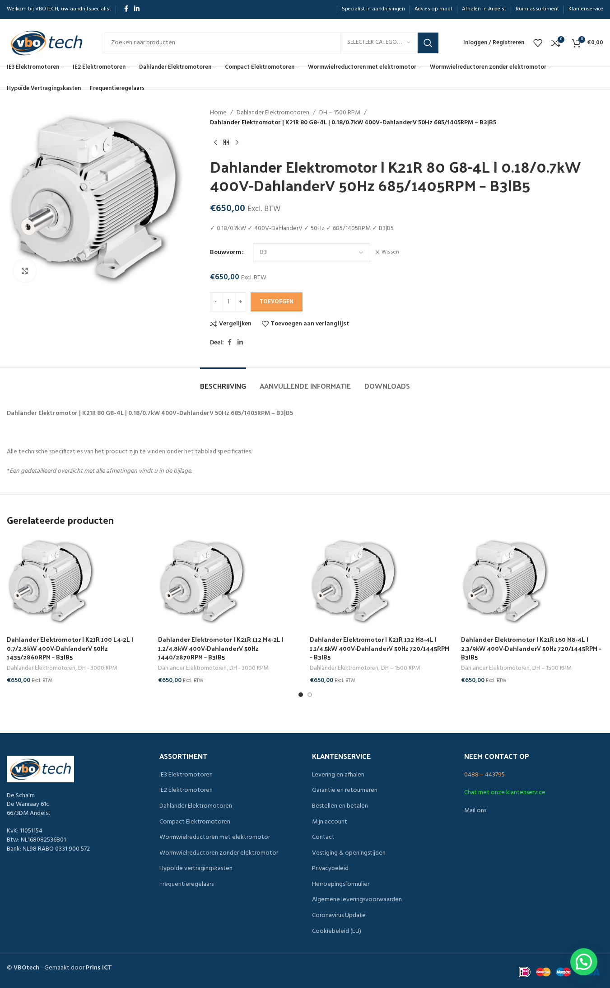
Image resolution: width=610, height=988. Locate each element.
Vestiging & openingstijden (349, 853)
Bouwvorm (225, 253)
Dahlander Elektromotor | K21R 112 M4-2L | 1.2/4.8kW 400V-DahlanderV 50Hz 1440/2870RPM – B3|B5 (221, 648)
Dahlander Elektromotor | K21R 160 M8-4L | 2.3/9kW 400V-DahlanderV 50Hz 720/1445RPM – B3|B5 (531, 648)
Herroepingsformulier (340, 884)
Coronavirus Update (339, 915)
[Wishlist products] (538, 43)
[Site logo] (46, 43)
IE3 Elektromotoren (186, 775)
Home (218, 113)
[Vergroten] (25, 270)
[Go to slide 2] (309, 694)
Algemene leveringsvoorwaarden (357, 899)
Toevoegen (276, 301)
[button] (583, 961)
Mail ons (475, 810)
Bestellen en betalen (340, 806)
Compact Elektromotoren (194, 822)
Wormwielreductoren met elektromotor (214, 837)
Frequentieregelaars (186, 884)
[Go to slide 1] (300, 694)
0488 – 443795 (484, 775)
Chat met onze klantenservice (504, 792)
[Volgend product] (237, 142)
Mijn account (329, 822)
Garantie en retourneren (344, 790)
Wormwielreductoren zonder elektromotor (218, 853)
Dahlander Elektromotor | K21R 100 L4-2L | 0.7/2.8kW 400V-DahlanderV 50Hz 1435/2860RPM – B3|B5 (70, 648)
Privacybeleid (330, 868)
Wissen (390, 252)
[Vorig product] (215, 142)
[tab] (223, 381)
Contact (323, 837)
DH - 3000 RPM (97, 668)
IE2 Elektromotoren (186, 790)
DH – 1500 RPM (339, 113)
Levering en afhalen (338, 775)
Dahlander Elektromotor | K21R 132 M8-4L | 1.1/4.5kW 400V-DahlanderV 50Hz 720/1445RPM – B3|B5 (379, 648)
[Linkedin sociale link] (136, 9)
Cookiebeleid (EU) (336, 931)
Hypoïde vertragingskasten (196, 868)
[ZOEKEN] (428, 43)
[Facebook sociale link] (126, 9)
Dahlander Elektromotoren (273, 113)
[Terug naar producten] (226, 142)
